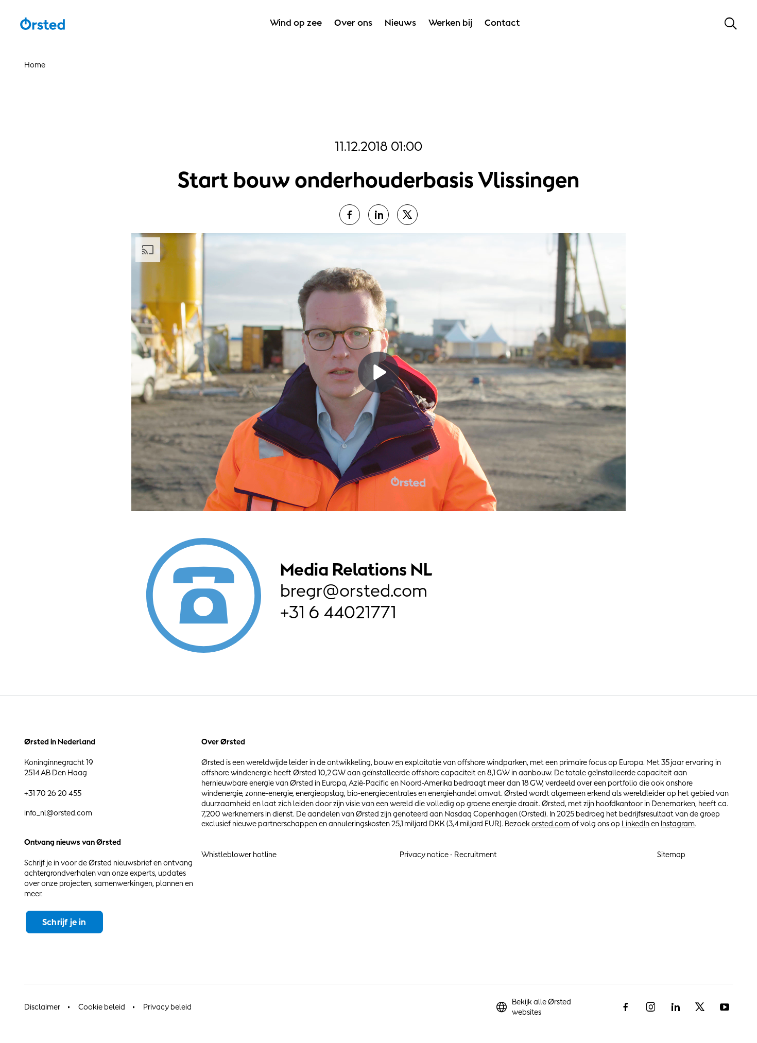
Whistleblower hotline (239, 854)
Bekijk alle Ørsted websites (541, 1006)
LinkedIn (635, 823)
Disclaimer (42, 1006)
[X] (407, 214)
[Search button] (731, 23)
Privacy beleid (167, 1006)
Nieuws (400, 23)
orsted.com (550, 823)
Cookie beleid (101, 1006)
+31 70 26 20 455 (52, 793)
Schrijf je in (64, 922)
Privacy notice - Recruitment (448, 854)
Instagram (678, 823)
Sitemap (671, 854)
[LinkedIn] (378, 214)
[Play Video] (378, 372)
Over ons (353, 23)
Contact (502, 23)
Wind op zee (296, 23)
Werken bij (450, 23)
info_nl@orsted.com (58, 812)
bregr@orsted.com (353, 590)
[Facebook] (349, 214)
